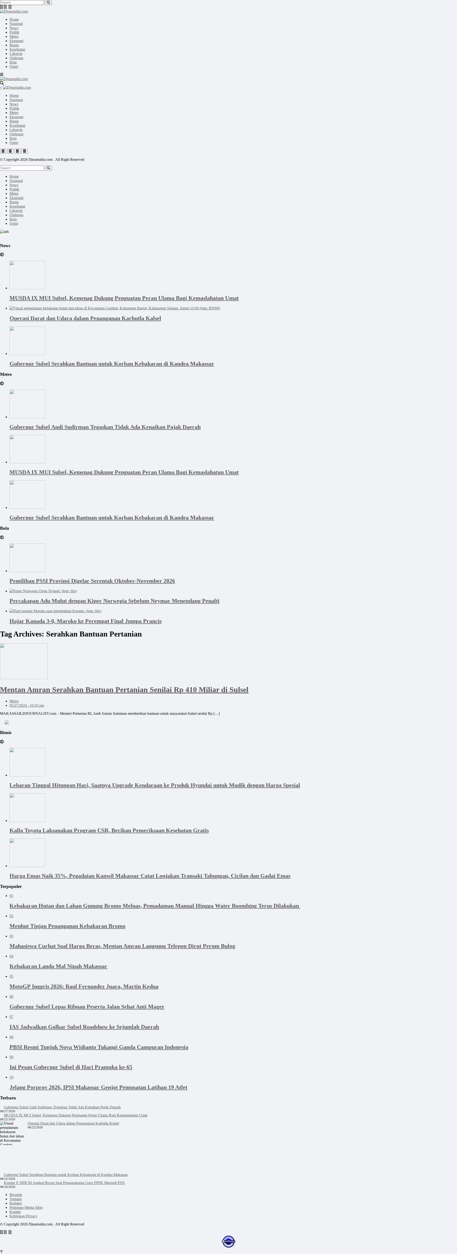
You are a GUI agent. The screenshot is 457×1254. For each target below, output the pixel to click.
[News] (2, 255)
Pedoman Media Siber (26, 1207)
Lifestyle (16, 54)
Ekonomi (16, 41)
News (14, 28)
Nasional (16, 24)
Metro (14, 36)
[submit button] (48, 2)
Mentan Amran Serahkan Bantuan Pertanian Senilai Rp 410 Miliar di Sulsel (124, 689)
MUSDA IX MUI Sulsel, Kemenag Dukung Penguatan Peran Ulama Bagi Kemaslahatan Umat (75, 1115)
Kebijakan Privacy (23, 1216)
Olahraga (16, 58)
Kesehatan (17, 49)
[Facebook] (1, 7)
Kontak (15, 1212)
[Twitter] (5, 7)
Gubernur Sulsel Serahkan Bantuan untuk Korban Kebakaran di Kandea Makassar (66, 1175)
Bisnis (14, 45)
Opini (14, 66)
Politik (14, 32)
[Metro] (2, 384)
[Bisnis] (2, 742)
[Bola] (2, 537)
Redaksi (16, 1203)
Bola (13, 62)
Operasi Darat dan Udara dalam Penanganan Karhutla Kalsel (73, 1123)
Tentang (16, 1199)
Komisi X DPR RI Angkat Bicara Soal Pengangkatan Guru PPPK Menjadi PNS (64, 1183)
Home (14, 19)
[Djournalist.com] (14, 11)
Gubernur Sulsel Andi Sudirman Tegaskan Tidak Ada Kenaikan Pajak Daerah (62, 1107)
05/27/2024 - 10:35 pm (27, 705)
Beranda (16, 1195)
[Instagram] (10, 7)
